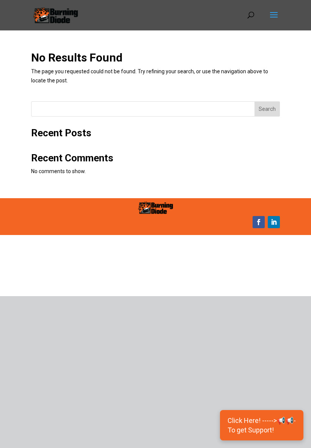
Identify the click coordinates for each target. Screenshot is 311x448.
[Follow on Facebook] (259, 222)
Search (267, 109)
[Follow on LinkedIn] (274, 222)
